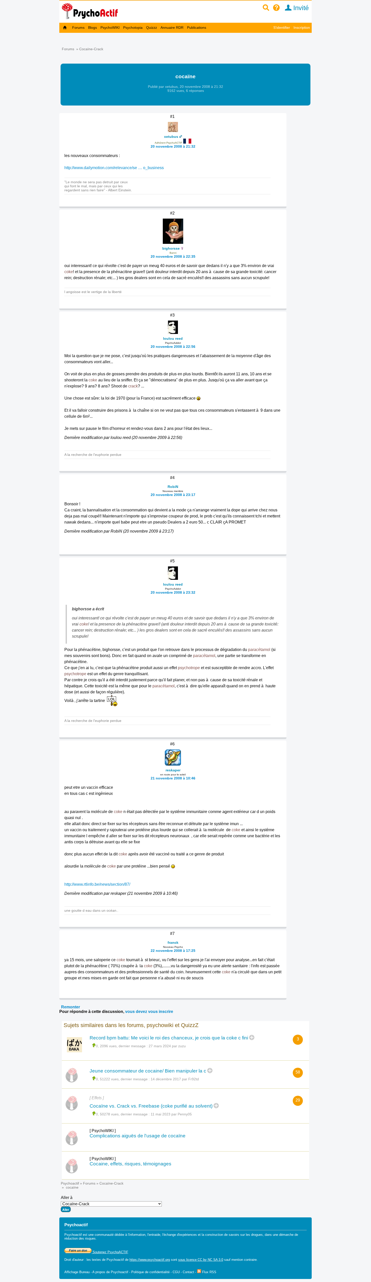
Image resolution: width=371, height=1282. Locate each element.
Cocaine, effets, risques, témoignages (130, 1163)
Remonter (70, 1007)
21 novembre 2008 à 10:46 (173, 778)
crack (133, 386)
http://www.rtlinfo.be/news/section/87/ (97, 884)
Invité (300, 7)
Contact (188, 1272)
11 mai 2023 (160, 1114)
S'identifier (281, 27)
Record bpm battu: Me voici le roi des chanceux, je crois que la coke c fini (169, 1037)
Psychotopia (133, 27)
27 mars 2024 (160, 1046)
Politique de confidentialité (150, 1272)
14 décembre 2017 (166, 1079)
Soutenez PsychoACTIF (110, 1252)
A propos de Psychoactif (110, 1272)
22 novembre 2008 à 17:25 (173, 951)
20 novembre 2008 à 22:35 (173, 256)
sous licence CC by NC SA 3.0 (200, 1260)
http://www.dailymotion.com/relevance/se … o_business (114, 168)
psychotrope (189, 668)
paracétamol (259, 649)
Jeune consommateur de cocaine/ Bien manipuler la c (148, 1071)
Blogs (92, 27)
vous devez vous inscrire (149, 1011)
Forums (78, 27)
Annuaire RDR (172, 27)
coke (68, 272)
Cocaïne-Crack (91, 49)
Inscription (302, 27)
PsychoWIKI (110, 27)
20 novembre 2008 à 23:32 (173, 592)
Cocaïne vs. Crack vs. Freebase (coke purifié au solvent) (151, 1106)
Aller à (66, 1197)
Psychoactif (70, 1183)
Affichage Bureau (77, 1272)
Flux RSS (208, 1272)
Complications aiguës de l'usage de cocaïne (138, 1135)
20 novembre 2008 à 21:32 (173, 146)
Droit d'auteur (74, 1260)
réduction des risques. (80, 1238)
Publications (196, 27)
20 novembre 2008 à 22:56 (173, 347)
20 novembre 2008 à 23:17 (173, 495)
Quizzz (151, 27)
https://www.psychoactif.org (149, 1260)
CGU (176, 1272)
